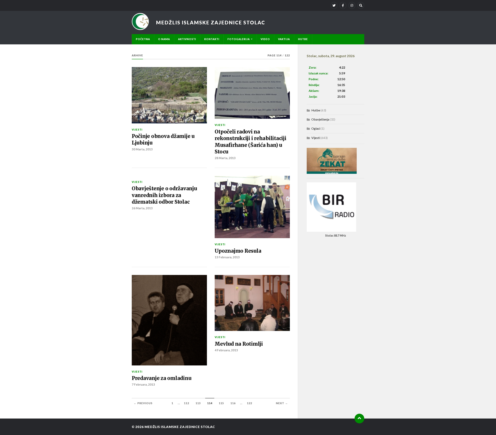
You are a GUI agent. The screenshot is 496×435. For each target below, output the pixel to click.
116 (233, 403)
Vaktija (284, 39)
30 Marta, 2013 (142, 149)
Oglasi (315, 128)
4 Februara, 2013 (226, 350)
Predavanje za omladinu (161, 378)
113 (198, 403)
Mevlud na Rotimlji (239, 344)
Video (265, 39)
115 (221, 403)
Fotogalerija (238, 39)
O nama (164, 39)
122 (249, 403)
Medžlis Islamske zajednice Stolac (210, 22)
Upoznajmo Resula (238, 251)
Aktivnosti (187, 39)
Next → (282, 403)
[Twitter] (334, 5)
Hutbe (303, 39)
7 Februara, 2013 (143, 384)
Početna (143, 39)
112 (186, 403)
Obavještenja (320, 119)
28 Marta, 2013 (225, 158)
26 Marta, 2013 (142, 208)
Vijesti (137, 129)
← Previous (143, 403)
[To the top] (359, 418)
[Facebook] (342, 5)
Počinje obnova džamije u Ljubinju (163, 139)
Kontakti (211, 39)
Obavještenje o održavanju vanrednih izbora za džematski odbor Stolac (164, 195)
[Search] (360, 5)
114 (209, 403)
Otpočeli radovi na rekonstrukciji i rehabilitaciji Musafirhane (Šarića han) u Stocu (250, 142)
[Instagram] (351, 5)
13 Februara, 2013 (227, 257)
